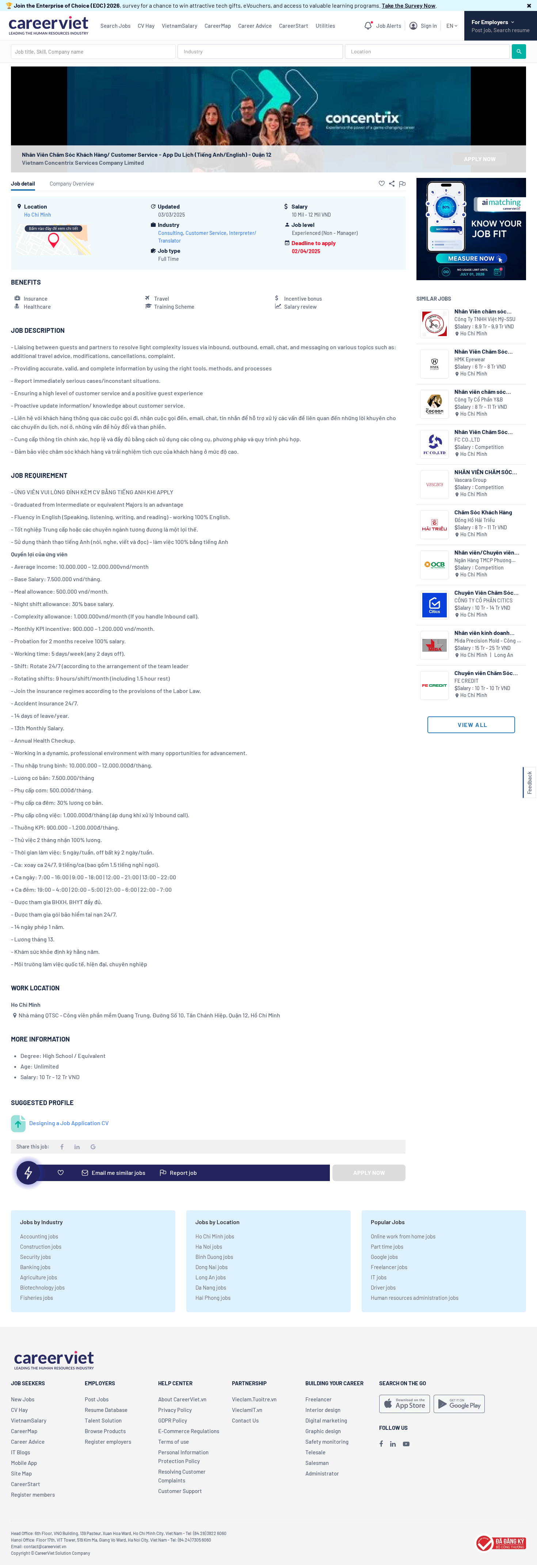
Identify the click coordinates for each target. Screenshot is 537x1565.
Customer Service (206, 233)
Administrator (322, 1473)
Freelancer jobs (389, 1267)
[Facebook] (381, 1444)
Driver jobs (383, 1287)
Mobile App (24, 1462)
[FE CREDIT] (434, 685)
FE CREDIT (466, 681)
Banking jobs (35, 1267)
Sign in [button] (429, 25)
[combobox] (93, 51)
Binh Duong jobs (214, 1256)
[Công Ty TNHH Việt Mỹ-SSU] (434, 324)
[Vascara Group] (434, 485)
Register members (33, 1494)
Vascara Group (470, 480)
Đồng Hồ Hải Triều (474, 520)
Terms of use (173, 1441)
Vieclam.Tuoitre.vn (254, 1399)
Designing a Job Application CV (69, 1122)
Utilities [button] (325, 25)
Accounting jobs (39, 1236)
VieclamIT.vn (247, 1409)
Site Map (21, 1473)
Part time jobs (387, 1246)
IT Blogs (20, 1452)
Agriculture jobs (38, 1277)
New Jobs (22, 1399)
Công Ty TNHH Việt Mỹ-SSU (484, 319)
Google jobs (384, 1256)
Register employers (108, 1441)
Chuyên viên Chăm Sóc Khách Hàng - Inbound (483, 672)
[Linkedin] (393, 1444)
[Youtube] (406, 1444)
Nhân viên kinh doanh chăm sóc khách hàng (482, 632)
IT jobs (378, 1277)
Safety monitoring (327, 1441)
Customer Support (180, 1491)
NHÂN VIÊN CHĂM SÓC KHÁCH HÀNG (483, 471)
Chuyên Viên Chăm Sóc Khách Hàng (484, 592)
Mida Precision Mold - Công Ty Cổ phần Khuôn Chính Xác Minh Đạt (488, 640)
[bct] (500, 1542)
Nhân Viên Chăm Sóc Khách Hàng (481, 351)
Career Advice (255, 25)
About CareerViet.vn (182, 1399)
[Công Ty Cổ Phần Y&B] (434, 404)
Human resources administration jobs (414, 1297)
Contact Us (245, 1420)
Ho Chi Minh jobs (214, 1236)
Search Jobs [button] (115, 25)
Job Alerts (388, 25)
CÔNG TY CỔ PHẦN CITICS (483, 600)
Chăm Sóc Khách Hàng (483, 512)
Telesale (315, 1452)
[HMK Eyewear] (434, 364)
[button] (529, 5)
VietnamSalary (179, 25)
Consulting (170, 233)
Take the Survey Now (408, 5)
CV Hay (146, 25)
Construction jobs (40, 1246)
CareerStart (293, 25)
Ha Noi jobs (208, 1246)
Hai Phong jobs (213, 1297)
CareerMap (218, 25)
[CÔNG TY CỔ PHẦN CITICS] (434, 605)
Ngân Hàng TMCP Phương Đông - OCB (482, 560)
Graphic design (323, 1431)
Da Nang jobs (210, 1287)
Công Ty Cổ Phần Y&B (478, 399)
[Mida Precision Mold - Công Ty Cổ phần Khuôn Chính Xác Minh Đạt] (434, 645)
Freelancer (318, 1399)
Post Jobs (96, 1399)
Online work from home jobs (403, 1236)
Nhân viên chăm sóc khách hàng (480, 391)
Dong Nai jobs (211, 1267)
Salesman (317, 1462)
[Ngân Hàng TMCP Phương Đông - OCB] (434, 565)
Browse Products (105, 1431)
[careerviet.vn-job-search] (404, 1404)
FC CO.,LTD (467, 440)
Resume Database (106, 1409)
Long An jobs (210, 1277)
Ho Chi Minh (37, 215)
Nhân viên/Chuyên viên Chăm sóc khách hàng (484, 552)
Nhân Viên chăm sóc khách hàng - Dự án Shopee (480, 311)
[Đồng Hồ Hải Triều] (434, 525)
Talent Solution (103, 1420)
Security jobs (35, 1256)
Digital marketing (326, 1420)
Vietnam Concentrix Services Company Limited (83, 162)
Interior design (322, 1409)
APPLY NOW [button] (480, 158)
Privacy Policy (175, 1409)
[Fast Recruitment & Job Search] (48, 24)
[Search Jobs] (519, 51)
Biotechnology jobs (42, 1287)
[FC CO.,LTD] (434, 444)
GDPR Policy (172, 1420)
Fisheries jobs (36, 1297)
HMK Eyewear (469, 359)
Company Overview (72, 183)
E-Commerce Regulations (188, 1431)
